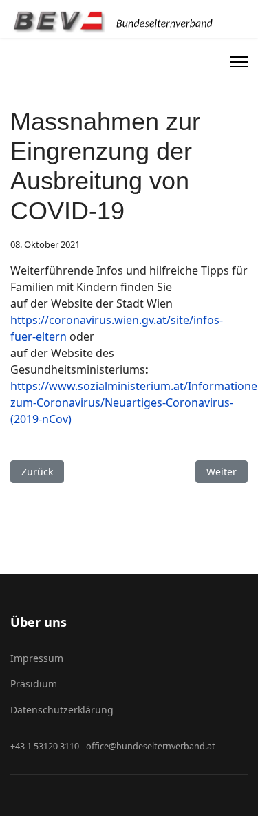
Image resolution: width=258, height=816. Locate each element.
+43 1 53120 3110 (44, 746)
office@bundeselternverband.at (150, 746)
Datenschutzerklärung (62, 709)
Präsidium (33, 683)
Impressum (36, 658)
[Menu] (239, 62)
